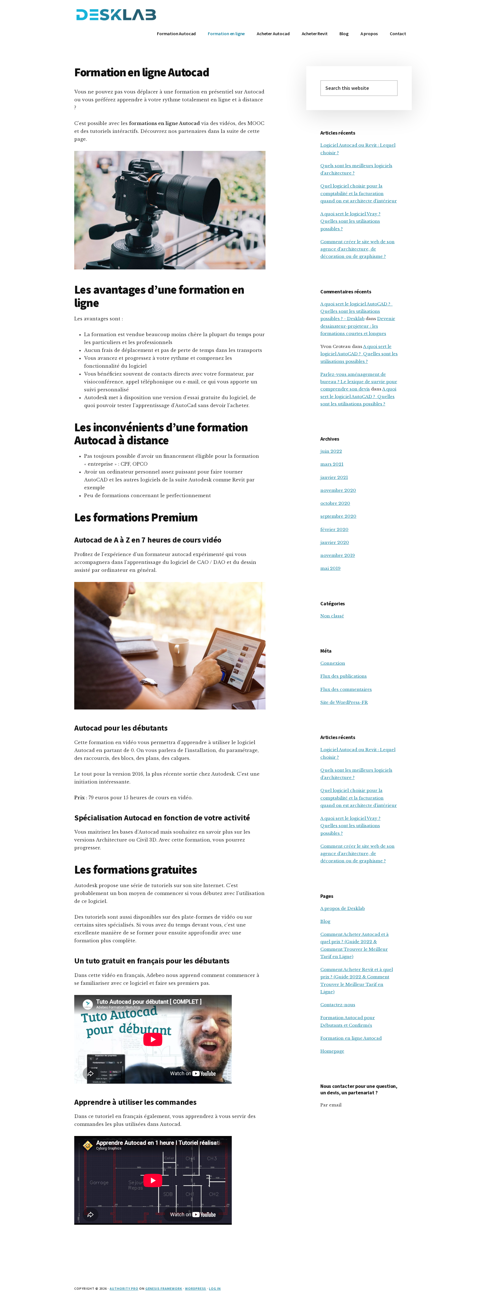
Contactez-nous (337, 1004)
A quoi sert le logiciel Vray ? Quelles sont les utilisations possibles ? (350, 221)
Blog (325, 921)
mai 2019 (330, 568)
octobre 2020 (335, 503)
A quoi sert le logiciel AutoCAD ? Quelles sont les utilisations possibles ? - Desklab (356, 311)
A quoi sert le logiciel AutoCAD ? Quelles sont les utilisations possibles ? (359, 354)
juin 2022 (331, 451)
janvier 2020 (334, 542)
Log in (215, 1288)
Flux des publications (343, 676)
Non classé (332, 616)
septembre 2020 (338, 516)
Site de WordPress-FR (344, 702)
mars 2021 (331, 464)
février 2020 (334, 529)
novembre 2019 (337, 555)
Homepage (332, 1051)
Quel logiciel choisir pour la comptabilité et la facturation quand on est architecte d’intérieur (358, 193)
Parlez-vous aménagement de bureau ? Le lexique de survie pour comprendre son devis (358, 382)
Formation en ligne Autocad (351, 1038)
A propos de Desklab (342, 908)
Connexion (332, 663)
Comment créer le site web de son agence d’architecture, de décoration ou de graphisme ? (357, 249)
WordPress (195, 1288)
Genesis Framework (163, 1288)
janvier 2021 (334, 477)
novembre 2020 (338, 490)
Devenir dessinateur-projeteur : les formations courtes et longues (357, 326)
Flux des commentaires (346, 689)
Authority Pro (124, 1288)
